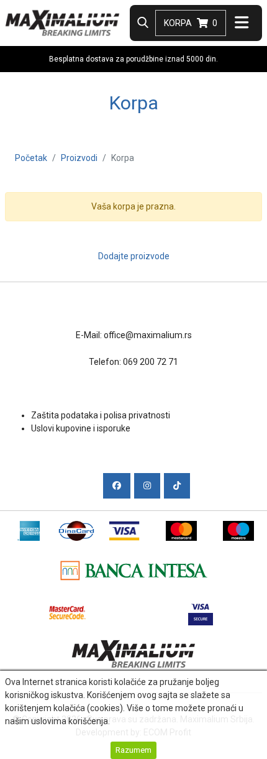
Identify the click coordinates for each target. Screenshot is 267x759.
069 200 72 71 (150, 362)
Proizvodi (79, 158)
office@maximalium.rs (148, 335)
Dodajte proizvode (134, 256)
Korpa (190, 23)
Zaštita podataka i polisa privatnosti (100, 415)
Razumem (133, 750)
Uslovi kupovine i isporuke (80, 428)
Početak (31, 158)
